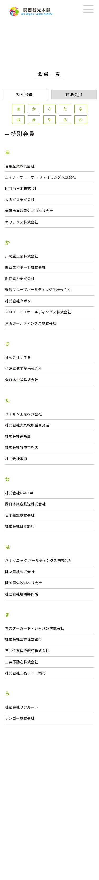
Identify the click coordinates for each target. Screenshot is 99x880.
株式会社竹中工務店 (21, 447)
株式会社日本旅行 (20, 526)
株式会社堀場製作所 (21, 594)
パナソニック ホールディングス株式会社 (38, 560)
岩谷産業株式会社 (20, 166)
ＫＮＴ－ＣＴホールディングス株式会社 (38, 311)
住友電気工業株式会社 (23, 368)
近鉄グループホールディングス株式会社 (38, 289)
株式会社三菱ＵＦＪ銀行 (25, 672)
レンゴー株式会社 (20, 718)
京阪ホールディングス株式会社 (30, 323)
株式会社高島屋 (18, 436)
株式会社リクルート (21, 707)
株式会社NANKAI (19, 492)
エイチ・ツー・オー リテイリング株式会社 (40, 177)
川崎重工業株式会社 (21, 255)
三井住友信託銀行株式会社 (27, 650)
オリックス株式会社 (21, 222)
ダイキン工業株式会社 (23, 413)
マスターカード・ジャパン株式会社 (34, 628)
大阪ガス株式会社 (20, 199)
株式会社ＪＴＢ (18, 357)
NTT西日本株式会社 (21, 188)
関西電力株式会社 (20, 278)
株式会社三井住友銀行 (23, 639)
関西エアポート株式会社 (25, 267)
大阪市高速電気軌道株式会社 (29, 210)
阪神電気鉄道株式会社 (23, 582)
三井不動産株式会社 (21, 661)
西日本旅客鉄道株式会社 (25, 503)
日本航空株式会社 (20, 515)
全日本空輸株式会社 (21, 379)
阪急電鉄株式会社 (20, 571)
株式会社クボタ (18, 300)
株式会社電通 (16, 458)
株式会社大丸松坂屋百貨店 (27, 425)
